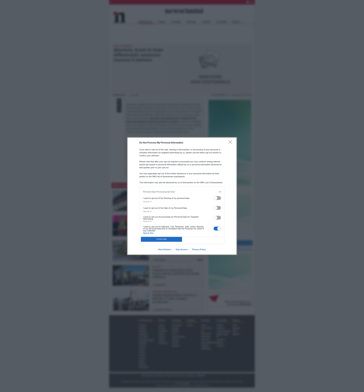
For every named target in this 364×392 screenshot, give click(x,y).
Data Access (182, 249)
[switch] (217, 198)
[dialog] (182, 196)
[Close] (231, 143)
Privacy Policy (199, 249)
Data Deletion (164, 249)
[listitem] (182, 191)
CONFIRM (161, 239)
